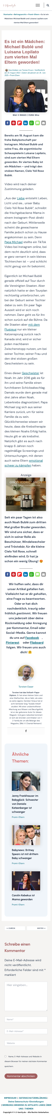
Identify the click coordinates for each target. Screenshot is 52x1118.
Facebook (32, 638)
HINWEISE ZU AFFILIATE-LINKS (29, 1105)
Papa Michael (14, 242)
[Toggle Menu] (38, 5)
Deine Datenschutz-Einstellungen (26, 1101)
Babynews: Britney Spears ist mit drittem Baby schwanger (25, 854)
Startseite (7, 14)
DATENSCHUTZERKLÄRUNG (33, 1098)
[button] (48, 6)
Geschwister (30, 373)
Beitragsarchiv (20, 14)
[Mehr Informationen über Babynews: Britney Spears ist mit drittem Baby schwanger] (26, 835)
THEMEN (29, 1108)
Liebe (21, 198)
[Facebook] (26, 731)
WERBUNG (7, 1105)
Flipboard (36, 642)
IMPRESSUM (10, 1098)
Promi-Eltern (33, 14)
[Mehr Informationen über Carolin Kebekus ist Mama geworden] (26, 880)
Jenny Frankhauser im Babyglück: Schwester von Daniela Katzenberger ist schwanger (25, 803)
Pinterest (12, 642)
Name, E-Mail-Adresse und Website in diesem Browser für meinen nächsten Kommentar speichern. (26, 1061)
